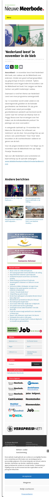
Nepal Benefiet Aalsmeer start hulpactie (13, 220)
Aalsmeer (29, 442)
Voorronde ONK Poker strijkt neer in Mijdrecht (24, 304)
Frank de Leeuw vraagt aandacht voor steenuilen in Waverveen (25, 312)
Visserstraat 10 (10, 444)
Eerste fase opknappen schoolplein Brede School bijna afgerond (26, 297)
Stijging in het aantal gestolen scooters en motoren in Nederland (23, 289)
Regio (10, 346)
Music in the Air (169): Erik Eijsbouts (13, 199)
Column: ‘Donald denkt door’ (19, 292)
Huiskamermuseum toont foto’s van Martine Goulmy (34, 221)
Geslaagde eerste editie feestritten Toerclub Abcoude (24, 309)
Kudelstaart (29, 446)
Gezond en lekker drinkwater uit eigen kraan (24, 286)
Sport (28, 346)
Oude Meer (39, 446)
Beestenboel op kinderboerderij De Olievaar (24, 300)
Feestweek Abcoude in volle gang (20, 317)
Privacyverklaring (27, 494)
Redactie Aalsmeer (15, 59)
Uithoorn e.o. (13, 352)
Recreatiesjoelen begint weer (19, 302)
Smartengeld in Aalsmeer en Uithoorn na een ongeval (24, 283)
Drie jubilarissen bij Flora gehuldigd (21, 306)
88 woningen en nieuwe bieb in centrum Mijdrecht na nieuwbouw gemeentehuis (26, 320)
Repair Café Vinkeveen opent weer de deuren (24, 315)
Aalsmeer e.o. (9, 61)
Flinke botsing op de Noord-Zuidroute (22, 280)
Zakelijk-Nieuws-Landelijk (32, 352)
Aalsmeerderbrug (31, 444)
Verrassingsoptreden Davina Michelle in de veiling (33, 200)
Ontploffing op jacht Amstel (19, 294)
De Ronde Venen (32, 341)
